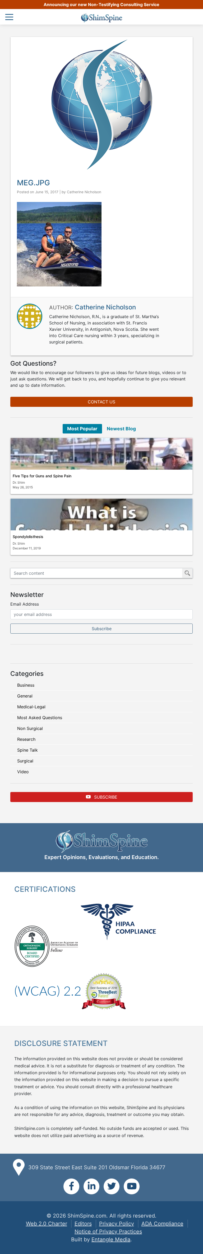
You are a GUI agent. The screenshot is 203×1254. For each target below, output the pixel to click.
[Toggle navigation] (10, 17)
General (25, 696)
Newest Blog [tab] (121, 428)
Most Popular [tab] (82, 428)
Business (25, 685)
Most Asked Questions (39, 717)
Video (23, 771)
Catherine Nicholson (84, 192)
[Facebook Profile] (71, 1186)
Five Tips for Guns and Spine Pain (42, 476)
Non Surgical (30, 728)
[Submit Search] (187, 573)
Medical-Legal (31, 706)
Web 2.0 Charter (46, 1223)
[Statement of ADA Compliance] (47, 990)
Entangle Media (110, 1239)
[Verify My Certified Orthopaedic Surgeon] (32, 945)
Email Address (24, 604)
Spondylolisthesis (28, 536)
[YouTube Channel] (132, 1186)
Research (26, 739)
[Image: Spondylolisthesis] (101, 514)
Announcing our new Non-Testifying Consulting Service (101, 4)
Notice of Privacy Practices (108, 1231)
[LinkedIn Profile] (91, 1186)
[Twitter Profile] (111, 1186)
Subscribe (105, 797)
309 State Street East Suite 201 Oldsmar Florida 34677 (96, 1167)
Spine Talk (27, 750)
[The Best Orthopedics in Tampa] (103, 990)
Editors (83, 1223)
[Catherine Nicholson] (29, 315)
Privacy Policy (116, 1223)
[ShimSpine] (101, 18)
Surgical (25, 760)
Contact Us (101, 401)
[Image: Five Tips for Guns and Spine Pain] (101, 454)
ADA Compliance (162, 1223)
